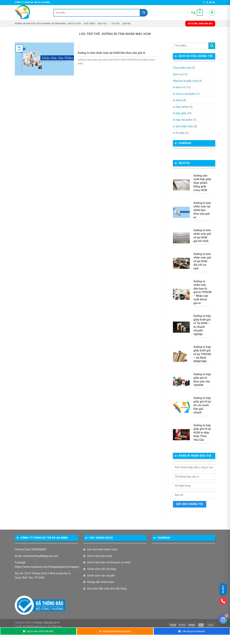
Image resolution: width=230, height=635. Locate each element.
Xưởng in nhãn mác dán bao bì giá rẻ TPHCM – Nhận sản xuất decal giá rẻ (202, 292)
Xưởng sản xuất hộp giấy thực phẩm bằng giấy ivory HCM (202, 183)
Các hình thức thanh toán (102, 549)
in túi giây (179, 132)
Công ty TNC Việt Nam (50, 626)
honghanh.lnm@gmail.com (117, 631)
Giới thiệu (89, 23)
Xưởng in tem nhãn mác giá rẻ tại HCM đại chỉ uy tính (202, 261)
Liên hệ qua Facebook (193, 631)
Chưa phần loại (182, 67)
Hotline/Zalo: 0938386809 (30, 549)
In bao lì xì (179, 87)
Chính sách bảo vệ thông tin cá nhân (108, 562)
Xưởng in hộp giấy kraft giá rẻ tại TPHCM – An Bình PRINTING (202, 354)
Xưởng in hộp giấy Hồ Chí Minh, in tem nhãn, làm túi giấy (48, 23)
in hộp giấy (179, 113)
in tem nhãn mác (183, 126)
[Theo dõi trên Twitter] (210, 2)
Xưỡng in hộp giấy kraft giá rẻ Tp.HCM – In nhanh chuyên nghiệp (202, 325)
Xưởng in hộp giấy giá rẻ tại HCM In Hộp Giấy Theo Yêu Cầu (202, 432)
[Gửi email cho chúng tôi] (213, 2)
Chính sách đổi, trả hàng (101, 569)
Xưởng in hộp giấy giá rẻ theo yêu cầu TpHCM (202, 380)
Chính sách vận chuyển (101, 575)
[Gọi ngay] (223, 601)
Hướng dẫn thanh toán (100, 582)
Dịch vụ (102, 23)
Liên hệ (126, 23)
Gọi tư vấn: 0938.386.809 (40, 631)
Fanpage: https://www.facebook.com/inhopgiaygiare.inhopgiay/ (47, 564)
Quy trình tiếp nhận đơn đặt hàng (106, 588)
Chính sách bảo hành (99, 556)
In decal (177, 100)
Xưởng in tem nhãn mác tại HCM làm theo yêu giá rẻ (111, 52)
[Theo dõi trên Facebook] (204, 2)
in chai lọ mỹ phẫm (184, 93)
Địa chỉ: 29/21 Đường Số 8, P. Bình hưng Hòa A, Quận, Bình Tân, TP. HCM (43, 575)
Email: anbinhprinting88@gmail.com (36, 556)
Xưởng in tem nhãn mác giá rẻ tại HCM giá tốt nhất (202, 236)
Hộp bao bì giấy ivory (185, 80)
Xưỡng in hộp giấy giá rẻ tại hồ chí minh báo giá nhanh (202, 405)
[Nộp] (144, 13)
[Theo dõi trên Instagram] (207, 2)
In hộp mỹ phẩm (182, 119)
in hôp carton (181, 106)
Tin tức (115, 23)
